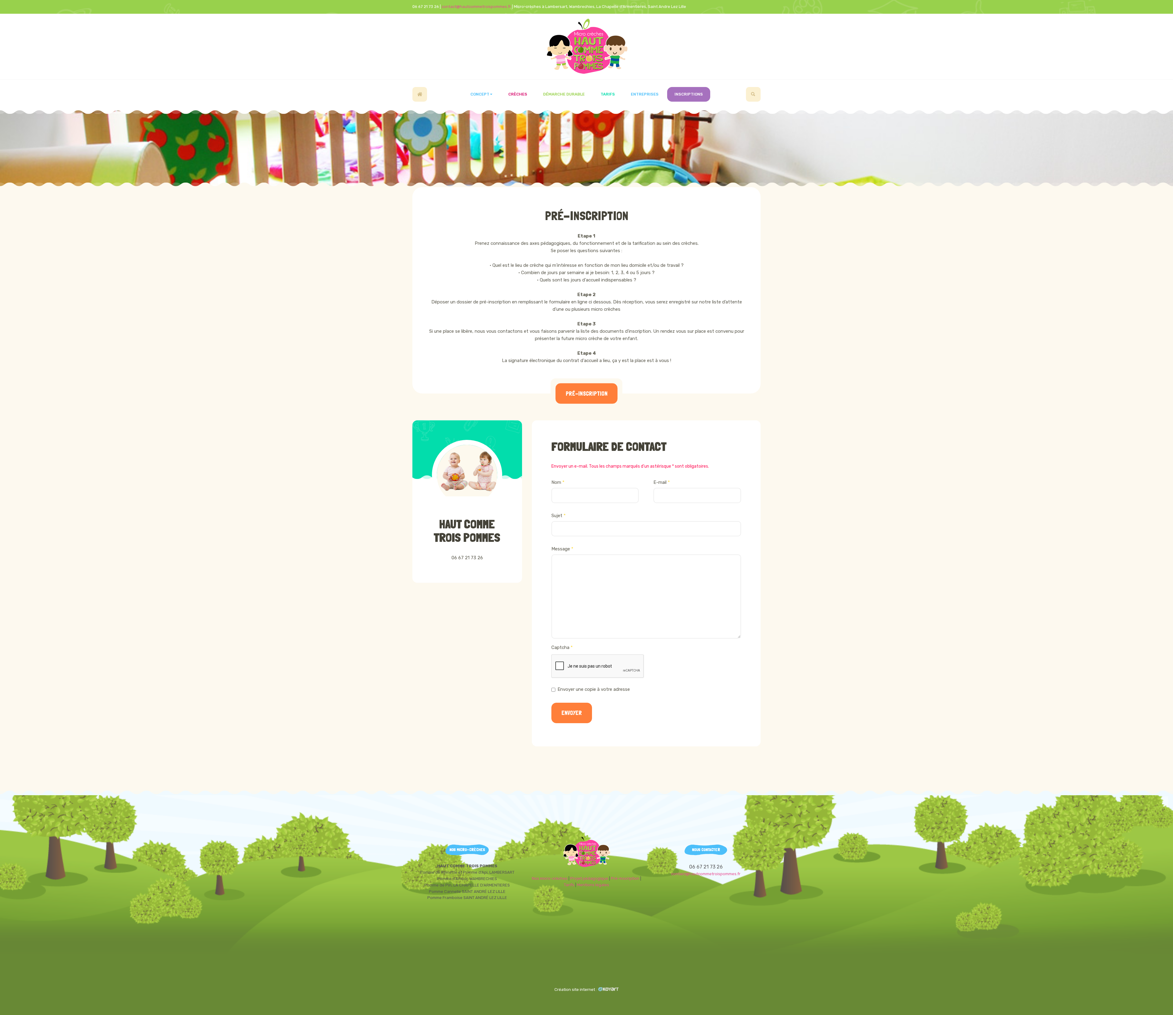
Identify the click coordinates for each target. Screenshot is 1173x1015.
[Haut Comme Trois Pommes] (586, 46)
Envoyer (571, 712)
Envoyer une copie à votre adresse (593, 689)
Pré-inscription (586, 215)
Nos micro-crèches (550, 878)
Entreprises (645, 94)
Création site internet (574, 989)
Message (562, 549)
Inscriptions (688, 94)
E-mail (661, 482)
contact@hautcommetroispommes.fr (476, 6)
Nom (558, 482)
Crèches (517, 94)
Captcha (562, 647)
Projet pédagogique (589, 878)
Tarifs (608, 94)
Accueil (419, 94)
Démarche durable (564, 94)
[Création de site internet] (608, 989)
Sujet (558, 515)
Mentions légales (593, 885)
